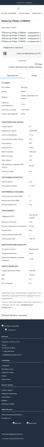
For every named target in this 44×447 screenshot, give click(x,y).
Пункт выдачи (6, 379)
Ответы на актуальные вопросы (12, 415)
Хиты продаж (6, 397)
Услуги (4, 376)
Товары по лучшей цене (9, 393)
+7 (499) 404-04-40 (8, 351)
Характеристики (12, 75)
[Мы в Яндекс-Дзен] (32, 423)
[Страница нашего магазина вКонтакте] (17, 423)
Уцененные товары (8, 404)
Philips (23, 91)
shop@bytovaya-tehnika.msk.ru (11, 355)
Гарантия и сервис (8, 372)
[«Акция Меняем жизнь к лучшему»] (14, 315)
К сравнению (22, 60)
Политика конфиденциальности (12, 434)
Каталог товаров (7, 390)
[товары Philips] (38, 64)
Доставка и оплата (8, 369)
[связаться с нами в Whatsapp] (18, 8)
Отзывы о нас (6, 418)
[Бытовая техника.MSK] (11, 326)
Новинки (4, 400)
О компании (5, 365)
